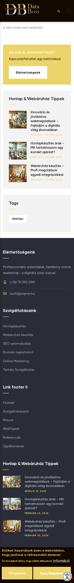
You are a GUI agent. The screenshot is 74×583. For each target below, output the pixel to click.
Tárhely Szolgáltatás (18, 369)
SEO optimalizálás (17, 343)
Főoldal (8, 402)
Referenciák (12, 437)
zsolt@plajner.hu (22, 293)
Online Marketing (16, 361)
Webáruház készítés (18, 335)
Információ (61, 561)
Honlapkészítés (14, 326)
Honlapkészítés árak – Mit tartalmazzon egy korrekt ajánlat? (47, 148)
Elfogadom (17, 573)
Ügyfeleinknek (13, 446)
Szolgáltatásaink (16, 411)
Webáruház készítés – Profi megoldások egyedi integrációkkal (47, 170)
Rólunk (8, 420)
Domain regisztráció (18, 352)
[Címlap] (22, 9)
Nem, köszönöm (52, 573)
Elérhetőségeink (28, 72)
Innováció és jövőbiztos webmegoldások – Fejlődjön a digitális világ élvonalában (45, 121)
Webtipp (37, 135)
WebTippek (11, 428)
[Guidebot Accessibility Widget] (67, 576)
